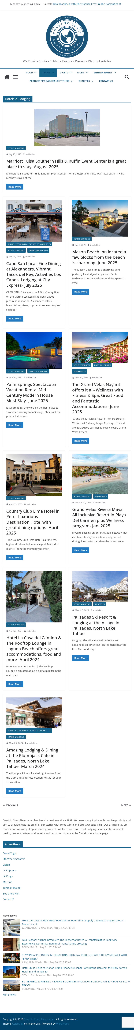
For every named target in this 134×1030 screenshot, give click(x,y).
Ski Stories (100, 604)
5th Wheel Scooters (14, 859)
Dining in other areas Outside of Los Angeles (29, 244)
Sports (64, 72)
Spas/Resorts (79, 371)
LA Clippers (9, 870)
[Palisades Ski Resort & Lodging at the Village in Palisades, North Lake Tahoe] (100, 586)
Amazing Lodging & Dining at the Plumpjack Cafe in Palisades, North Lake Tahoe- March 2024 (32, 758)
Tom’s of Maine (11, 887)
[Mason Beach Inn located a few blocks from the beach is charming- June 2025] (100, 218)
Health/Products (82, 365)
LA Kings (8, 876)
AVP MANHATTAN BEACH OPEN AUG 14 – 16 (78, 4)
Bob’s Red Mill (11, 893)
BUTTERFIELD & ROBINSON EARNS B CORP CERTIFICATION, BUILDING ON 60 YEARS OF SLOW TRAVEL (76, 983)
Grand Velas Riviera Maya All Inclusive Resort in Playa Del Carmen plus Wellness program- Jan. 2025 (99, 517)
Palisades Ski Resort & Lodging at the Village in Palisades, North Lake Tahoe (95, 625)
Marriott (7, 882)
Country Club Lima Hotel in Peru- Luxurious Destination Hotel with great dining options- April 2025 (32, 522)
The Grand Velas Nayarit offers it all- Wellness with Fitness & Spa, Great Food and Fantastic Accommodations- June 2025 (97, 398)
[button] (35, 72)
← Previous (10, 805)
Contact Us (106, 81)
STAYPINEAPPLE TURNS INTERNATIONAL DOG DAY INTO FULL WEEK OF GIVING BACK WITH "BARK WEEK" (74, 956)
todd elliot (30, 154)
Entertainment (103, 72)
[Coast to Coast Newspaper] (7, 77)
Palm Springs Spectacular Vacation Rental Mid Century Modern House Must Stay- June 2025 (31, 392)
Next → (126, 805)
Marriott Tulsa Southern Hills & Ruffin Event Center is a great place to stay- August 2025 (66, 163)
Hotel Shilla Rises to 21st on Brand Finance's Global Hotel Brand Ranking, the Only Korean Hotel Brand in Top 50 (74, 969)
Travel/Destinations (38, 250)
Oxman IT (8, 899)
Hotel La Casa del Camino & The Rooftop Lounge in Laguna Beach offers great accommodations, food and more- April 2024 (33, 648)
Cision (6, 864)
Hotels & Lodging (16, 148)
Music (80, 72)
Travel (46, 72)
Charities (84, 81)
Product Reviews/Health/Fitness (49, 81)
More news (9, 994)
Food (29, 72)
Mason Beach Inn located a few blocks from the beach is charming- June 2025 (99, 257)
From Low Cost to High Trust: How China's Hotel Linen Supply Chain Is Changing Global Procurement (72, 922)
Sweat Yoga (9, 853)
